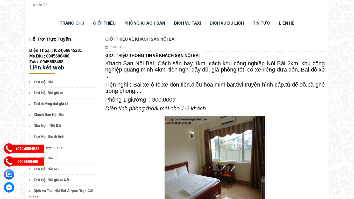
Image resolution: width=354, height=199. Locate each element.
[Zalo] (9, 174)
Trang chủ (72, 22)
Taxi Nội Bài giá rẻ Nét (51, 180)
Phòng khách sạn (144, 22)
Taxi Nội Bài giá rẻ (48, 93)
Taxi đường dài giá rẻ (51, 104)
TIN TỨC (261, 22)
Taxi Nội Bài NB (46, 169)
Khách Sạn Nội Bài (49, 115)
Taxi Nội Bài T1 (46, 158)
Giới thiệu (104, 22)
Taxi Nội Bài (43, 82)
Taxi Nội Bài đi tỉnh (49, 136)
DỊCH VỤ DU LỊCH (227, 22)
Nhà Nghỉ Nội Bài (47, 125)
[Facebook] (9, 187)
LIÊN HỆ (286, 22)
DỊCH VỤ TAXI (187, 22)
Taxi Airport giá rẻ (48, 147)
